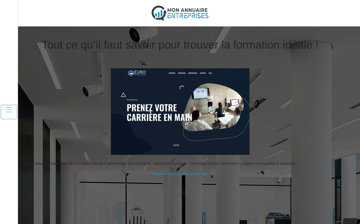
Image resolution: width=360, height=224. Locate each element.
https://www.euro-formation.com (180, 173)
